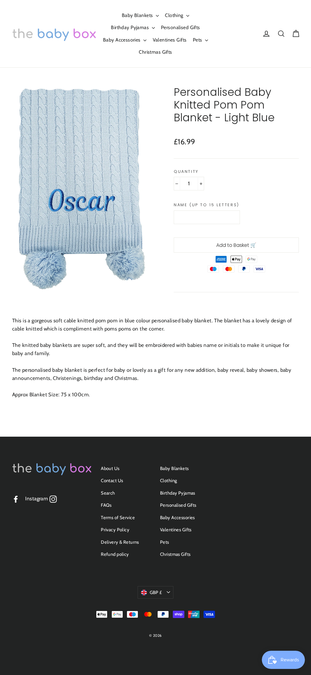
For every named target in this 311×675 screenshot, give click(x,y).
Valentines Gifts (170, 40)
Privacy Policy (115, 529)
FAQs (106, 505)
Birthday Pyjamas (130, 27)
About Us (110, 468)
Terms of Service (118, 517)
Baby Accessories (122, 40)
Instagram (40, 498)
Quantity (186, 171)
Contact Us (112, 480)
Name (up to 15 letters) (206, 205)
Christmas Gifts (155, 52)
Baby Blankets (138, 15)
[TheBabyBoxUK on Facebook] (15, 499)
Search (108, 493)
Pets (198, 40)
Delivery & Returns (120, 542)
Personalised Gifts (180, 27)
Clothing (175, 15)
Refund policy (115, 554)
